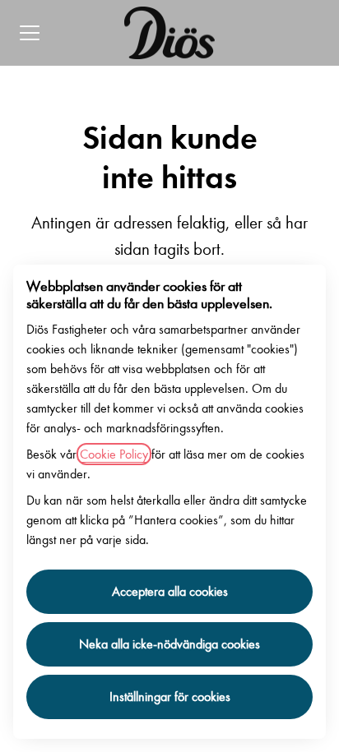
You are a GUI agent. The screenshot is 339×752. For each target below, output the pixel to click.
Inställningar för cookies (169, 696)
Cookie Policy (114, 454)
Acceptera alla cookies (170, 591)
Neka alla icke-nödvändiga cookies (169, 644)
